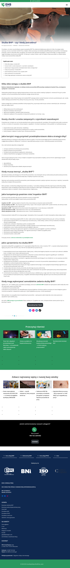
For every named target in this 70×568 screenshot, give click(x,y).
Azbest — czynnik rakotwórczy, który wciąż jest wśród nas (27, 393)
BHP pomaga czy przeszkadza (15, 300)
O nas (3, 526)
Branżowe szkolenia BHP (7, 505)
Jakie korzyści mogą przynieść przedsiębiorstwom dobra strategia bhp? (21, 67)
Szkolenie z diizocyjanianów (8, 517)
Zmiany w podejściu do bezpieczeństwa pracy (26, 342)
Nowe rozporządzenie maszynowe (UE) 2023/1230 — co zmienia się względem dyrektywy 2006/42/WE (10, 394)
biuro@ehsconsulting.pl (11, 551)
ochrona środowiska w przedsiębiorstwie (22, 237)
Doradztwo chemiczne (7, 515)
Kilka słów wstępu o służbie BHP (12, 64)
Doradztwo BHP (5, 511)
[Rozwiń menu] (66, 4)
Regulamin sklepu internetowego (21, 555)
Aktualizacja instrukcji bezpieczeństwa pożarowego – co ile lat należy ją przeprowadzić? (43, 344)
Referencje (4, 528)
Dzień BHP (4, 509)
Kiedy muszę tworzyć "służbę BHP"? (13, 69)
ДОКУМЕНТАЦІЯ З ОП (7, 534)
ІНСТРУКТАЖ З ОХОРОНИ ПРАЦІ (9, 536)
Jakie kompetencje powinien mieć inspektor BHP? (16, 71)
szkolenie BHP (40, 284)
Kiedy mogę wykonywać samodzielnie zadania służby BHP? (18, 75)
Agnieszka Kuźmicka (8, 45)
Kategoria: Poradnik (6, 530)
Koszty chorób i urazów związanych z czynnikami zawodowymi (19, 66)
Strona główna (5, 524)
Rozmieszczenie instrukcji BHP (59, 342)
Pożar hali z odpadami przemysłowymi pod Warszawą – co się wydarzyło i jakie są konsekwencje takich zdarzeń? (10, 345)
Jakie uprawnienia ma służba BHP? (13, 73)
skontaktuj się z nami (35, 305)
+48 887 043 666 (11, 550)
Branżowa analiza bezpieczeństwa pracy (11, 507)
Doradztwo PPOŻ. (6, 513)
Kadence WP (47, 564)
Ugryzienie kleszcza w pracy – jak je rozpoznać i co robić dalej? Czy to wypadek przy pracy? (60, 394)
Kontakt (3, 532)
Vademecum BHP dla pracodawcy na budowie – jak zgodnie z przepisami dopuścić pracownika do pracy (43, 395)
